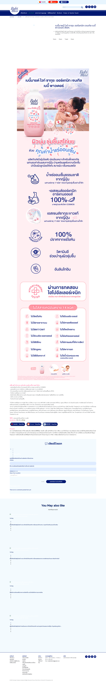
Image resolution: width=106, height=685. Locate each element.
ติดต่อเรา (59, 13)
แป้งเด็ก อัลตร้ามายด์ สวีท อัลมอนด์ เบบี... (19, 584)
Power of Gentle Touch (71, 13)
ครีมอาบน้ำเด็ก (25, 658)
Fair (39, 662)
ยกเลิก (42, 481)
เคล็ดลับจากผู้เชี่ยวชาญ (14, 661)
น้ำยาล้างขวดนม (25, 671)
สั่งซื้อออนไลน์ (52, 13)
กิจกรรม (40, 659)
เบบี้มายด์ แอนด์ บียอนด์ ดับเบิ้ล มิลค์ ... (19, 516)
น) (75, 658)
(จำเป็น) (11, 460)
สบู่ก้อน (24, 661)
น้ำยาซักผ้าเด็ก (25, 667)
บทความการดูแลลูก (41, 13)
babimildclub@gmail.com (53, 661)
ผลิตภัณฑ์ (31, 13)
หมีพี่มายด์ (40, 661)
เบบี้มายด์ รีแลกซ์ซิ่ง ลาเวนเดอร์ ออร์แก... (19, 550)
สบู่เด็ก (23, 664)
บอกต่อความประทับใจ (56, 481)
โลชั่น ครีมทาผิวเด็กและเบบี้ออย (28, 662)
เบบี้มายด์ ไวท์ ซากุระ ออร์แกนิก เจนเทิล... (19, 618)
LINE (92, 6)
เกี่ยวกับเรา (24, 13)
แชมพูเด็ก (24, 666)
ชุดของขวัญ (24, 672)
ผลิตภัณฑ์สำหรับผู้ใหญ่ (27, 674)
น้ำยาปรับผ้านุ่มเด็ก (26, 669)
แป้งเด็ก (24, 659)
